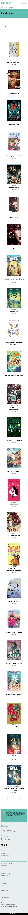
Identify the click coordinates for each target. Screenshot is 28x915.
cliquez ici (20, 815)
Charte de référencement (6, 901)
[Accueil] (6, 3)
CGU (2, 899)
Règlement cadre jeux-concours (8, 904)
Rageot (6, 7)
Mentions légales (5, 897)
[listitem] (2, 845)
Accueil (2, 7)
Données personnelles (6, 902)
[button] (6, 23)
